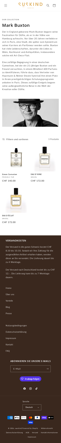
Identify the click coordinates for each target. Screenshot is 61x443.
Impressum (11, 338)
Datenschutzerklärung (16, 332)
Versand (35, 432)
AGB (27, 432)
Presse (9, 313)
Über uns (10, 294)
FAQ (8, 351)
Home (8, 288)
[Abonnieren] (47, 368)
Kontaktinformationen (49, 432)
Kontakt (9, 344)
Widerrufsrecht (47, 428)
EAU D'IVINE (36, 174)
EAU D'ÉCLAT (8, 216)
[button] (6, 5)
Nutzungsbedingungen (16, 325)
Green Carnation (9, 174)
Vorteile (9, 301)
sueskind (18, 428)
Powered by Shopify (30, 428)
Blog (8, 307)
